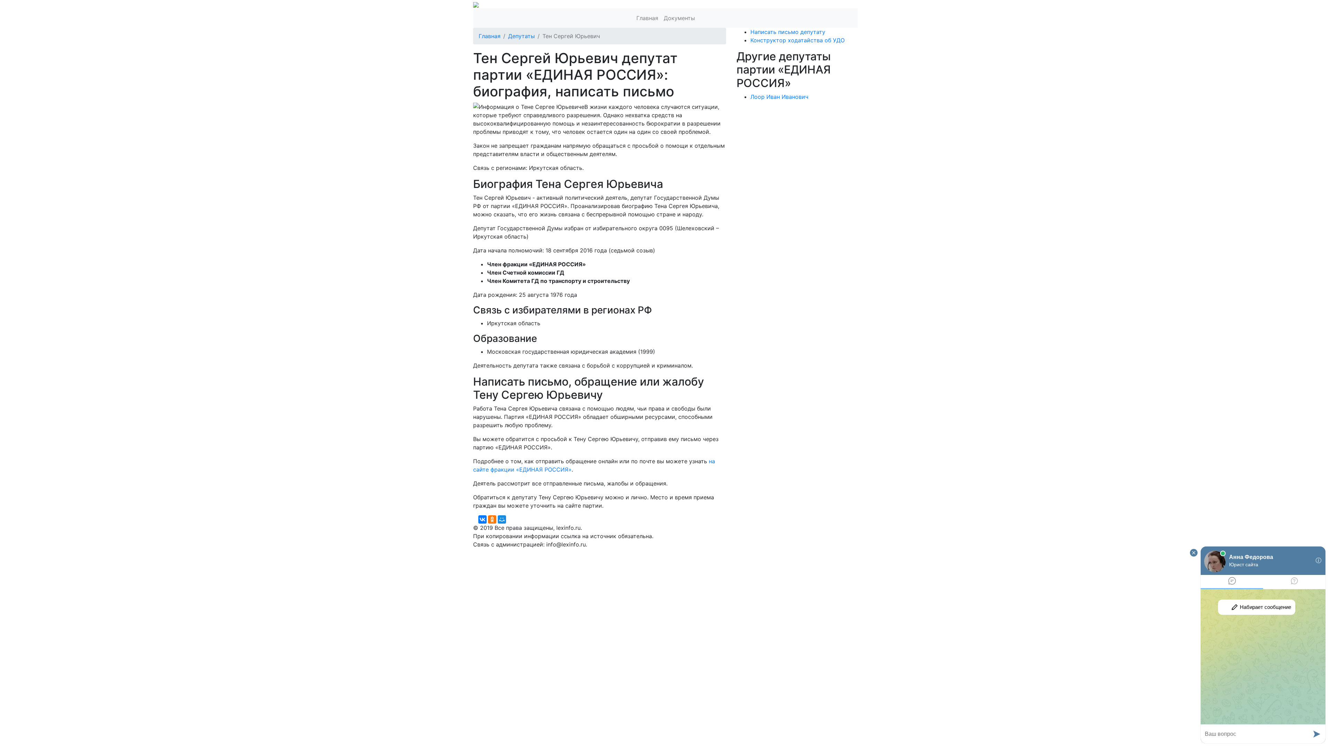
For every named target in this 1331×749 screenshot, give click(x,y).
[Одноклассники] (492, 519)
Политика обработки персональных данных (533, 552)
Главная (647, 18)
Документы (679, 18)
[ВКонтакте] (482, 519)
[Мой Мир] (502, 519)
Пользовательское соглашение (640, 552)
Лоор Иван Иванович (779, 96)
